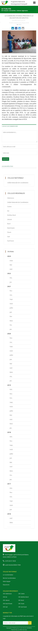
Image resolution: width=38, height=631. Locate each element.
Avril (11, 269)
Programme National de (19, 3)
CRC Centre (21, 594)
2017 (9, 484)
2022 (9, 273)
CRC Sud (5, 607)
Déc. (11, 389)
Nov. (11, 291)
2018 (9, 432)
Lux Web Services (22, 630)
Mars (11, 321)
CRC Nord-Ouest (7, 603)
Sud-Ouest (10, 241)
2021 (9, 286)
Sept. (11, 299)
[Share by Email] (23, 28)
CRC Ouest (21, 603)
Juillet (11, 308)
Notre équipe (6, 581)
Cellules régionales (22, 10)
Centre (9, 206)
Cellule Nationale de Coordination (17, 182)
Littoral (9, 219)
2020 (9, 334)
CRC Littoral (6, 600)
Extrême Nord (11, 215)
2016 (9, 514)
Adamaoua (10, 198)
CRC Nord (21, 600)
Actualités (12, 10)
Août (11, 260)
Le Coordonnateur (8, 575)
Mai (11, 265)
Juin (11, 312)
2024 (9, 256)
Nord (8, 224)
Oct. (11, 295)
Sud (8, 236)
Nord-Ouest (11, 228)
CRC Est (5, 597)
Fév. (11, 278)
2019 (9, 385)
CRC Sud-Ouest (22, 607)
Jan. (11, 282)
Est (8, 211)
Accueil (6, 10)
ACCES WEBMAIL (27, 628)
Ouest (9, 232)
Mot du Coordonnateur (9, 578)
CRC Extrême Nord (23, 597)
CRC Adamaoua (7, 594)
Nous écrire (6, 585)
